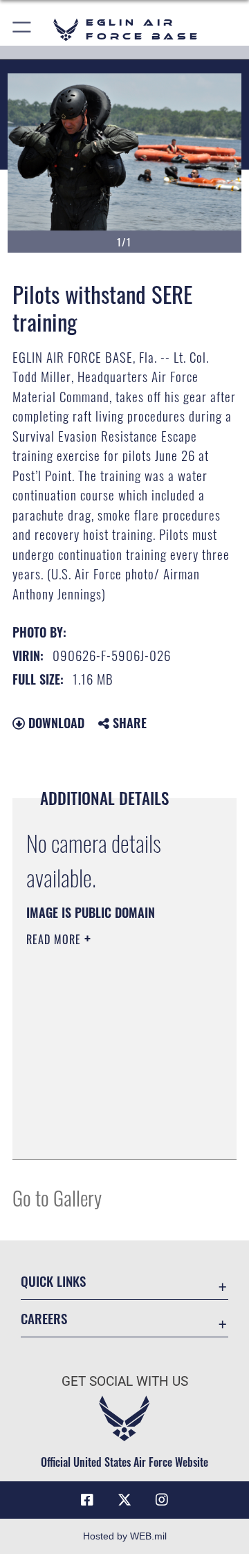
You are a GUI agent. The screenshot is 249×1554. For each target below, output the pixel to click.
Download (54, 723)
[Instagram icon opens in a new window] (161, 1500)
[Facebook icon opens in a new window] (87, 1500)
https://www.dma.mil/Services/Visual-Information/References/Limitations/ (110, 1133)
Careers (44, 1318)
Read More (55, 939)
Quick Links (53, 1281)
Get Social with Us (125, 1381)
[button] (22, 29)
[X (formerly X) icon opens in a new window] (124, 1500)
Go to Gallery (57, 1197)
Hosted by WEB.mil (125, 1536)
